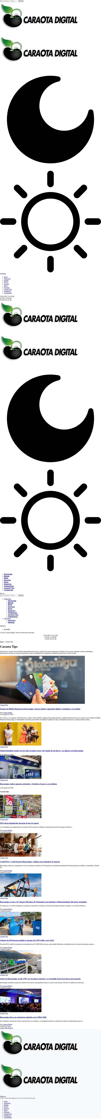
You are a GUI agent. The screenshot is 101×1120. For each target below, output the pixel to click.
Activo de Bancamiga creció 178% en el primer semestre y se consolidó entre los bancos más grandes (40, 979)
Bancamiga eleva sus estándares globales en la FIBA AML (23, 1017)
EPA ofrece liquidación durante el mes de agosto (19, 823)
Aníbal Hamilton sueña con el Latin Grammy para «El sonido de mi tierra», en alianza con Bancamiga (41, 751)
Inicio (2, 642)
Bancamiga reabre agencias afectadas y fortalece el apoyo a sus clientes (28, 784)
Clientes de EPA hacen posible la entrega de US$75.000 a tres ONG (27, 940)
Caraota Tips (4, 705)
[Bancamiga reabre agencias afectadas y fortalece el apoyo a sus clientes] (20, 778)
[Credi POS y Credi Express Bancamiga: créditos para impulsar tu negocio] (20, 856)
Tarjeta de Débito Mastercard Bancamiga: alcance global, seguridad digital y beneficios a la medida (40, 709)
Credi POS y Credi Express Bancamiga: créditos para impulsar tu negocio (30, 862)
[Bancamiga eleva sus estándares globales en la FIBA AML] (20, 1011)
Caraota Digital (7, 713)
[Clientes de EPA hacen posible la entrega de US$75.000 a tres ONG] (20, 935)
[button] (6, 1028)
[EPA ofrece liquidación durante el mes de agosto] (20, 817)
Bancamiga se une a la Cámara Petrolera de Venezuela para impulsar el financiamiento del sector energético (43, 902)
